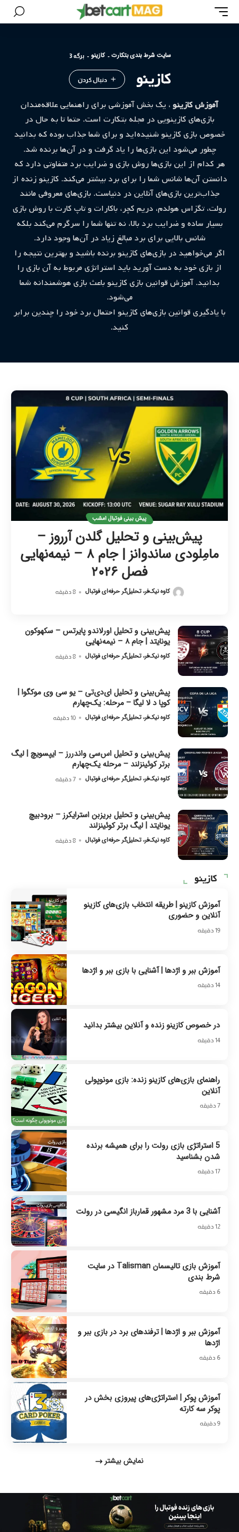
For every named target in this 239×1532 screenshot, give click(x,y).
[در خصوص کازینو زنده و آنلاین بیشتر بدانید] (39, 1034)
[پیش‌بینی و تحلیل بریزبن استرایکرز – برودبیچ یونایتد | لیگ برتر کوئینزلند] (203, 835)
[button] (218, 11)
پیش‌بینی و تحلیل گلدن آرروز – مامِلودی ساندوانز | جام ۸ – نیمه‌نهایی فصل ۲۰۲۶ (120, 554)
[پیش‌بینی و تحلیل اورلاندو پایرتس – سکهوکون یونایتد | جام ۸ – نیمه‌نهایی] (203, 651)
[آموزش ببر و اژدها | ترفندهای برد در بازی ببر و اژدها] (39, 1347)
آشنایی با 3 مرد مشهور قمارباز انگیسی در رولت (148, 1211)
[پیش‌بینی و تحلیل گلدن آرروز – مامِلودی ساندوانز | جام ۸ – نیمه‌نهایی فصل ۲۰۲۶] (119, 455)
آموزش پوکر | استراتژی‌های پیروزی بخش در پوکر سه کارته (152, 1403)
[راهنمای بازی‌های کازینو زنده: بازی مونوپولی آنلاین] (39, 1095)
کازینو (98, 55)
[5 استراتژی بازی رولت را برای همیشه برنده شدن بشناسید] (39, 1161)
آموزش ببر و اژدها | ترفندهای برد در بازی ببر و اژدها (149, 1337)
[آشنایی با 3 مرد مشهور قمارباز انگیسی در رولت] (39, 1220)
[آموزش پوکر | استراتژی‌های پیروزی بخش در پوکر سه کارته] (39, 1413)
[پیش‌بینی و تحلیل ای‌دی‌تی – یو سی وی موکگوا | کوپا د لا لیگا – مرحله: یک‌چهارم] (203, 712)
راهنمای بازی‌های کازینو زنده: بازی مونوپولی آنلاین (152, 1085)
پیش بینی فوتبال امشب (119, 518)
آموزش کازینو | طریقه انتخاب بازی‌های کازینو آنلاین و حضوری (152, 910)
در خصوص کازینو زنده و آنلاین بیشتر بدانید (151, 1025)
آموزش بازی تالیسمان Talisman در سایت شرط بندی (154, 1271)
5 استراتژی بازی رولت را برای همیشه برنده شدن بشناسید (153, 1151)
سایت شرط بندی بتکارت (141, 55)
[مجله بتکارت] (119, 11)
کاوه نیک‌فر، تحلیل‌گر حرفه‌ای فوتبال (128, 591)
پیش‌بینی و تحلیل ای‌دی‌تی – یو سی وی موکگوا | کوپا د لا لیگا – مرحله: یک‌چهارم (94, 697)
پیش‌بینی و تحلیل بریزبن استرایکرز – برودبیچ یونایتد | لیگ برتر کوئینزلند (99, 820)
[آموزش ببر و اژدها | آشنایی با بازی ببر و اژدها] (39, 979)
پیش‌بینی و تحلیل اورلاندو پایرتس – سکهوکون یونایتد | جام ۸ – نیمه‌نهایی (97, 636)
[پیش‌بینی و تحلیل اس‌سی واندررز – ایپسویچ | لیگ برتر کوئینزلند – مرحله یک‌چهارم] (203, 773)
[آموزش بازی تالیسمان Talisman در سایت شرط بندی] (39, 1281)
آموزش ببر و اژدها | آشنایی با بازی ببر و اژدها (151, 970)
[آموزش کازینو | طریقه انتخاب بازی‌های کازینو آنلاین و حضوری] (39, 919)
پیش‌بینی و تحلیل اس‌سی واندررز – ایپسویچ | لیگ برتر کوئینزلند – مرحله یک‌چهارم (91, 759)
